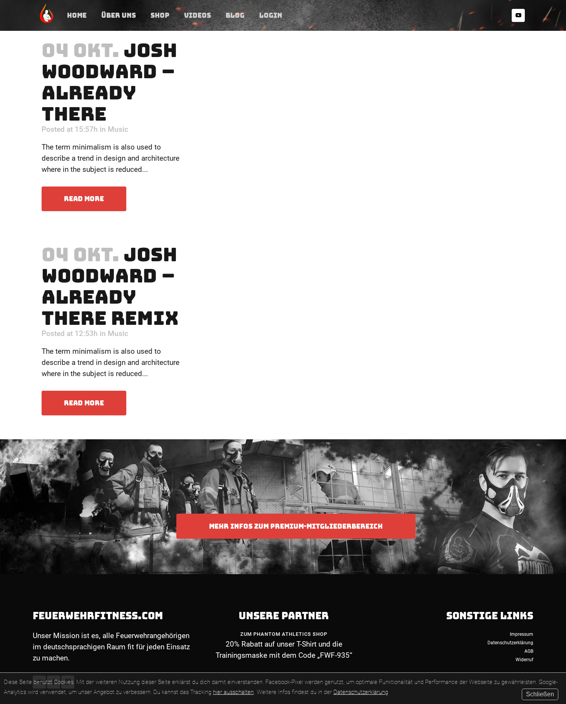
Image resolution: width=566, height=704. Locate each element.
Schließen (540, 694)
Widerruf (524, 659)
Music (118, 129)
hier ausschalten (233, 692)
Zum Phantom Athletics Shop (283, 634)
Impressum (521, 634)
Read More (84, 198)
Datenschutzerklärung (360, 692)
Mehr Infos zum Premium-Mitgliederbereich (296, 526)
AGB (528, 651)
